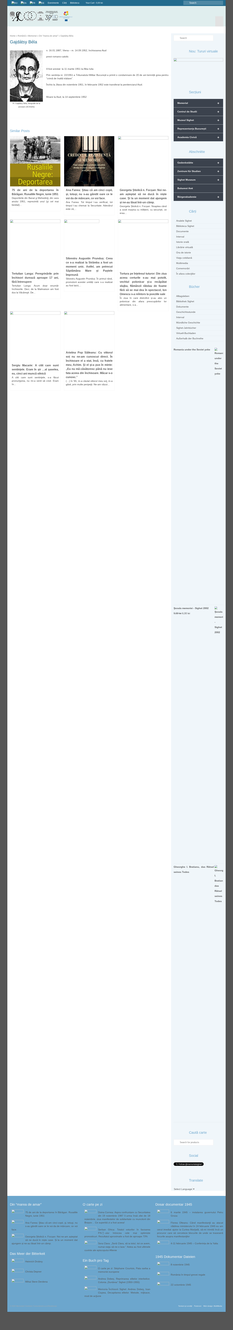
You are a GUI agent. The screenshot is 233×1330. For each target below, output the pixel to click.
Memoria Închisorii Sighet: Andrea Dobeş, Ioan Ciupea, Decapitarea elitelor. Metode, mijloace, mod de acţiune (117, 1292)
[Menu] (219, 21)
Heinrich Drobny (34, 1261)
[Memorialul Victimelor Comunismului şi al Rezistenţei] (44, 16)
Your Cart (94, 3)
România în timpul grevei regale (188, 1274)
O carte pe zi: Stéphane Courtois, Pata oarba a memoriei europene (124, 1270)
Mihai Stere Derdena (36, 1281)
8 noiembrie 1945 (180, 1264)
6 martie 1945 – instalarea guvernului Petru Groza (197, 1214)
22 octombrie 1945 (181, 1284)
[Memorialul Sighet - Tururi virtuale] (198, 69)
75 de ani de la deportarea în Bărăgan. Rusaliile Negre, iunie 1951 (51, 1214)
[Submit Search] (185, 3)
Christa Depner (33, 1271)
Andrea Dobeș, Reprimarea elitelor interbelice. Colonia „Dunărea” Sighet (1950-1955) (124, 1280)
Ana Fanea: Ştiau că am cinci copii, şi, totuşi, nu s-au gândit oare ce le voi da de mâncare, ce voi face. (45, 1226)
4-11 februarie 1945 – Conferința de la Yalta (194, 1243)
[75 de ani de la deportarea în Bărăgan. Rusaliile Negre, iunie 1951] (35, 161)
